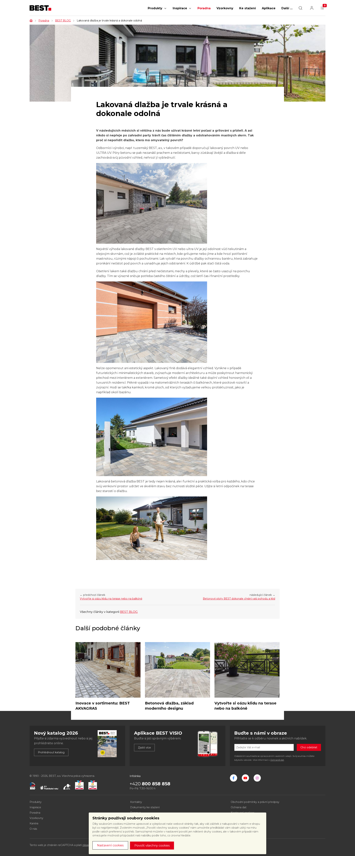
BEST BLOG (63, 20)
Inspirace (180, 8)
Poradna (204, 8)
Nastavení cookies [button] (110, 845)
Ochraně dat (277, 759)
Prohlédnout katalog (51, 752)
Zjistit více (144, 747)
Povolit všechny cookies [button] (152, 845)
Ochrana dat (238, 807)
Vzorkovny (225, 8)
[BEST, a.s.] (233, 778)
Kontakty (136, 802)
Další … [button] (287, 8)
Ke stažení (247, 8)
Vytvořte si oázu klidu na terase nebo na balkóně (111, 598)
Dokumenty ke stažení (145, 807)
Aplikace (268, 8)
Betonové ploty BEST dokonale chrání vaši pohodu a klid (239, 598)
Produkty (155, 8)
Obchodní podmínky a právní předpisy (255, 802)
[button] (165, 10)
